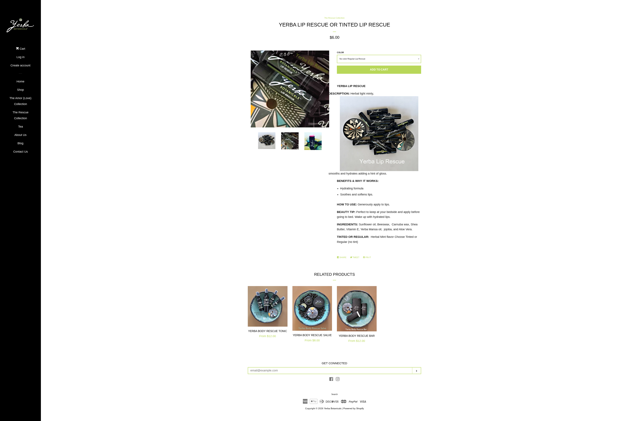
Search (334, 394)
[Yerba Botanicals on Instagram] (338, 379)
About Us (20, 135)
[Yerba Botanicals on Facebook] (331, 379)
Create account (20, 65)
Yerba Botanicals (332, 408)
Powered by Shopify (353, 408)
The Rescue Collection (20, 115)
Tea (20, 126)
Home (20, 81)
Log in (21, 57)
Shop (20, 89)
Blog (20, 143)
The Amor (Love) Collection (20, 101)
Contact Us (20, 151)
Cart (22, 48)
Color (340, 52)
